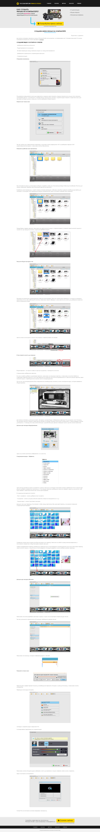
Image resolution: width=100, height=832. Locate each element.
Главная (49, 3)
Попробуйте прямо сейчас (51, 23)
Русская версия (30, 3)
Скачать (56, 3)
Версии (64, 3)
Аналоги (71, 3)
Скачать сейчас (66, 820)
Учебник (79, 3)
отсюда (42, 39)
